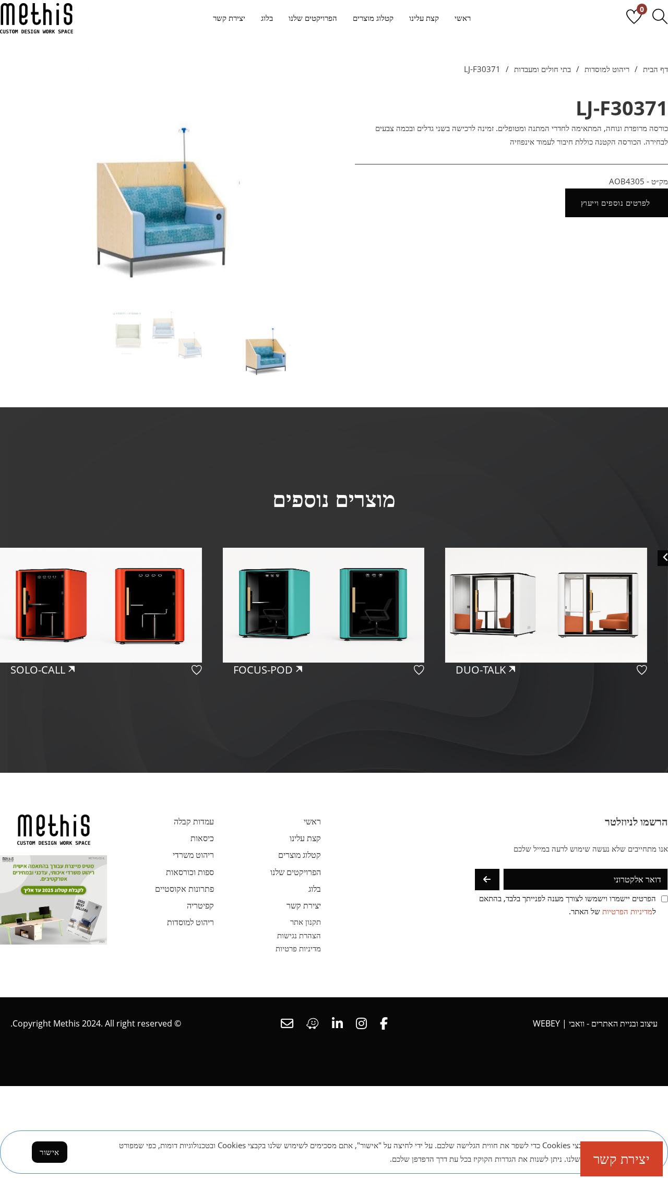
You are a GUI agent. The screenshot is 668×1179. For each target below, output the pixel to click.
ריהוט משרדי (193, 854)
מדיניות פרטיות (298, 948)
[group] (556, 644)
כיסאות (202, 838)
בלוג (267, 18)
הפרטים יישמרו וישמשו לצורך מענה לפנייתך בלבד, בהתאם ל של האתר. (567, 905)
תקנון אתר (305, 921)
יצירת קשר (229, 18)
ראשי (463, 18)
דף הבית (655, 69)
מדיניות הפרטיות (627, 911)
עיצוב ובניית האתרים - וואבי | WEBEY (595, 1023)
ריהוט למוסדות (606, 69)
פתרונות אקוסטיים (184, 888)
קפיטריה (200, 905)
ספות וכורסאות (190, 872)
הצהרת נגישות (299, 935)
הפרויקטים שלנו (313, 18)
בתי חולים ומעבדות (542, 69)
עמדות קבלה (194, 821)
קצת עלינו (424, 18)
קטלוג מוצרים (373, 18)
